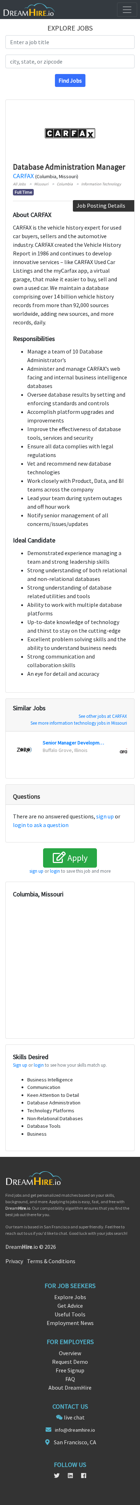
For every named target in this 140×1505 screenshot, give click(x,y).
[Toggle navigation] (127, 10)
